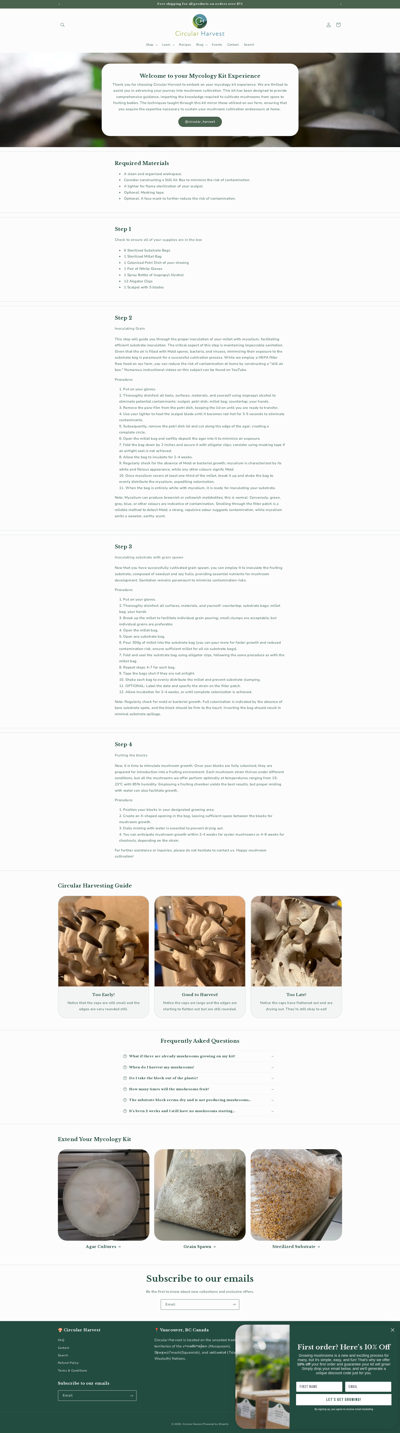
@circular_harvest (200, 121)
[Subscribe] (234, 1304)
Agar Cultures (101, 1246)
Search (63, 1355)
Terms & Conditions (72, 1370)
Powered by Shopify (215, 1424)
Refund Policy (68, 1363)
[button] (63, 25)
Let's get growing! (343, 1399)
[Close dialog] (392, 1330)
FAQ (61, 1340)
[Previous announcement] (59, 4)
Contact (63, 1348)
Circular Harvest (192, 1424)
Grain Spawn (197, 1246)
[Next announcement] (340, 4)
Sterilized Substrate (293, 1246)
